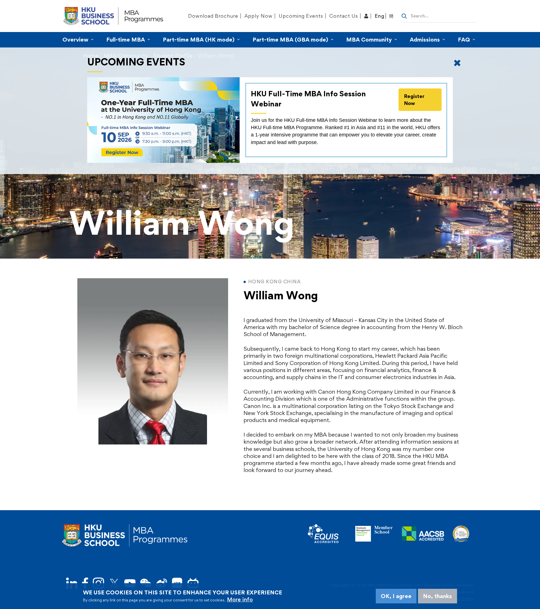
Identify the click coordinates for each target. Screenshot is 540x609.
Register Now (414, 99)
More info (240, 599)
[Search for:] (439, 15)
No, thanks (437, 596)
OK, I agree (396, 596)
